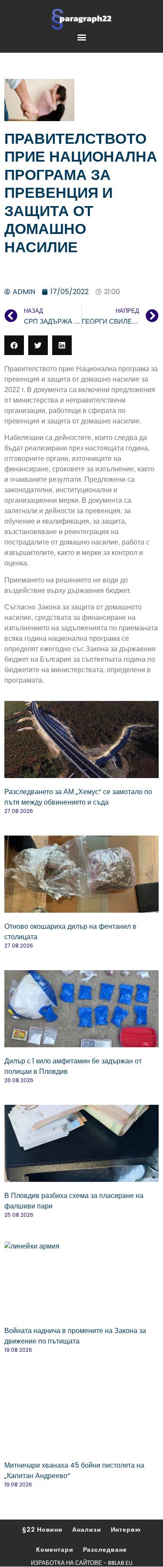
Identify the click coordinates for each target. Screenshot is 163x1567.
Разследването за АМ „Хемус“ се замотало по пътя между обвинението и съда (78, 797)
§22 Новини (42, 1529)
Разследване (105, 1549)
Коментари (54, 1549)
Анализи (86, 1529)
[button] (81, 37)
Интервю (126, 1529)
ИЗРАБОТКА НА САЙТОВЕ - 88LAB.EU (82, 1563)
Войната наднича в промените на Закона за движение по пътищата (75, 1336)
